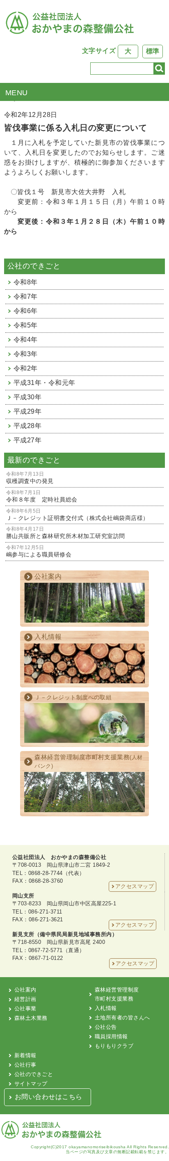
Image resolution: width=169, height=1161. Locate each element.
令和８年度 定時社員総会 (42, 496)
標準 (152, 51)
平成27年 (27, 440)
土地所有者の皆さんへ (122, 1017)
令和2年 (26, 368)
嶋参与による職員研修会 (38, 551)
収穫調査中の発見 (30, 478)
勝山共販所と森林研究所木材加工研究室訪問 (65, 533)
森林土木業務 (31, 1018)
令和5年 (26, 325)
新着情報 (25, 1055)
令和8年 (26, 282)
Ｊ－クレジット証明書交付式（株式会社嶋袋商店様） (77, 514)
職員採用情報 (111, 1036)
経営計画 (25, 999)
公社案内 (25, 990)
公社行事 (25, 1065)
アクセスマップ (134, 886)
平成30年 (27, 397)
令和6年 (26, 310)
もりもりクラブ (114, 1046)
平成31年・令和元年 (44, 382)
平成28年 (27, 425)
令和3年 (26, 353)
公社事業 (25, 1008)
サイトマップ (31, 1084)
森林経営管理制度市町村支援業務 (117, 994)
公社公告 (106, 1027)
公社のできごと (33, 1074)
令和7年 (26, 296)
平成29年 (27, 411)
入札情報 (106, 1008)
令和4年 (26, 339)
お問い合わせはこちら (48, 1096)
